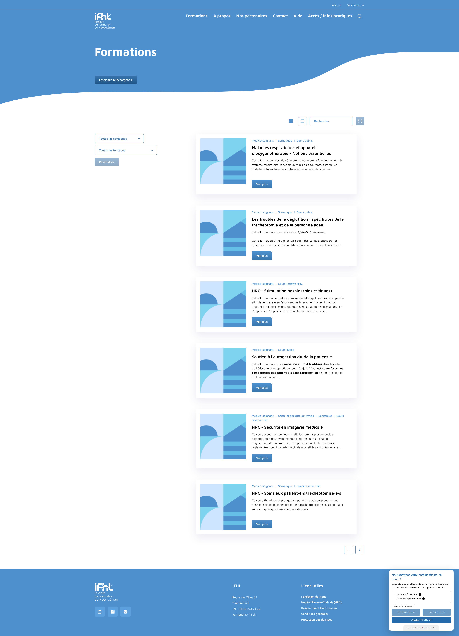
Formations (197, 15)
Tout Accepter (406, 612)
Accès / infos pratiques (330, 15)
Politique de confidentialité (403, 606)
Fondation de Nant (313, 596)
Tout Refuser (436, 612)
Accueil (336, 5)
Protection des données (316, 619)
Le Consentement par (421, 628)
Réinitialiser (106, 162)
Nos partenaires (251, 15)
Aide (298, 15)
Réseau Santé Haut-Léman (319, 608)
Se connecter (355, 5)
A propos (222, 15)
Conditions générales (314, 613)
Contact (280, 15)
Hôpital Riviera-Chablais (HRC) (321, 602)
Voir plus (262, 184)
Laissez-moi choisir (421, 619)
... (349, 549)
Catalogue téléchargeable (116, 79)
